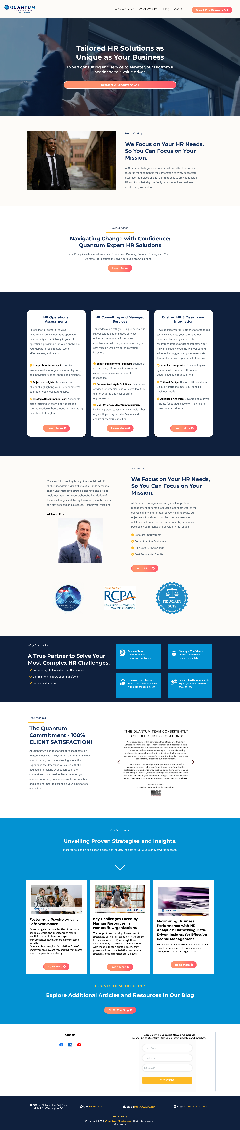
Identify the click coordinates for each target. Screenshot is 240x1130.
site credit (120, 1124)
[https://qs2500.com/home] (19, 9)
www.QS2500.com (196, 1106)
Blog (166, 9)
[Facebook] (61, 1045)
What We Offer (148, 9)
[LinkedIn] (70, 1045)
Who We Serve (124, 9)
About (178, 9)
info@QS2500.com (144, 1106)
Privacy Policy (120, 1116)
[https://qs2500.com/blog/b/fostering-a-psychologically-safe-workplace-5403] (56, 899)
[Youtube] (79, 1045)
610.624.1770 (97, 1106)
